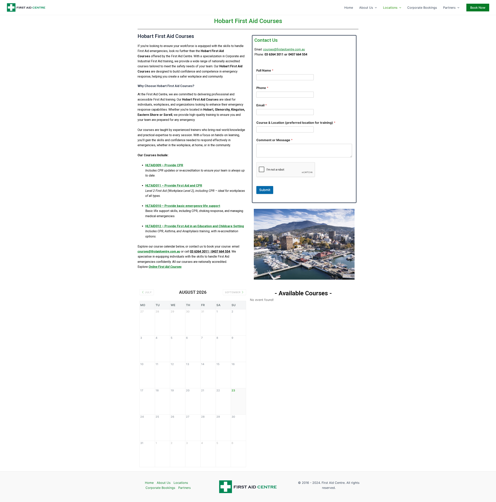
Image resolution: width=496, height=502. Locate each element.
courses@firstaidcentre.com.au (284, 49)
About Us (366, 7)
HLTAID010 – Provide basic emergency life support (182, 206)
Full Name (264, 70)
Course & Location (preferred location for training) (295, 123)
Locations (390, 7)
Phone (262, 88)
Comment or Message (274, 140)
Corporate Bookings (422, 7)
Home (348, 7)
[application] (375, 7)
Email (261, 105)
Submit (264, 190)
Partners (449, 7)
